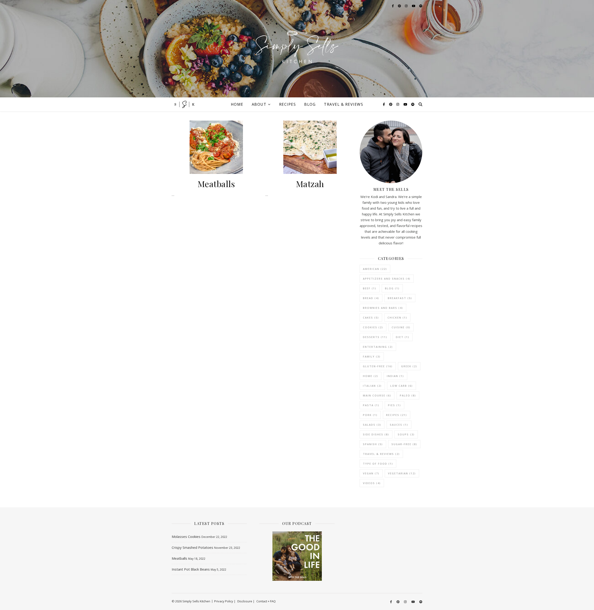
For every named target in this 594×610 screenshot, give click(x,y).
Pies (394, 405)
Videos (372, 483)
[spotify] (412, 104)
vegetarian (402, 473)
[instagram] (398, 104)
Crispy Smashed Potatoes (192, 547)
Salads (372, 424)
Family (372, 356)
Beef (369, 288)
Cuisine (401, 327)
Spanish (373, 444)
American (375, 269)
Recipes (287, 104)
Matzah (310, 183)
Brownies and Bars (383, 308)
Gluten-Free (378, 366)
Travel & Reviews (343, 104)
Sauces (399, 424)
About (259, 104)
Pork (370, 415)
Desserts (375, 337)
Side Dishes (376, 434)
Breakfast (400, 298)
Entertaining (378, 346)
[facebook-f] (384, 104)
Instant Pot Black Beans (191, 569)
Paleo (408, 395)
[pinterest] (391, 104)
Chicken (397, 317)
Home (237, 104)
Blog (310, 104)
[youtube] (406, 104)
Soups (406, 434)
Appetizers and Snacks (386, 278)
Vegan (371, 473)
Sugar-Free (404, 444)
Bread (371, 298)
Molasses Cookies (186, 536)
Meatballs (216, 183)
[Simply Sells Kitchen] (297, 48)
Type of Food (378, 463)
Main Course (377, 395)
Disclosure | (246, 601)
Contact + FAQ (266, 601)
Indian (395, 376)
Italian (372, 385)
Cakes (371, 317)
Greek (409, 366)
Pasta (371, 405)
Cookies (373, 327)
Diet (402, 337)
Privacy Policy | (225, 601)
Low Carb (401, 385)
